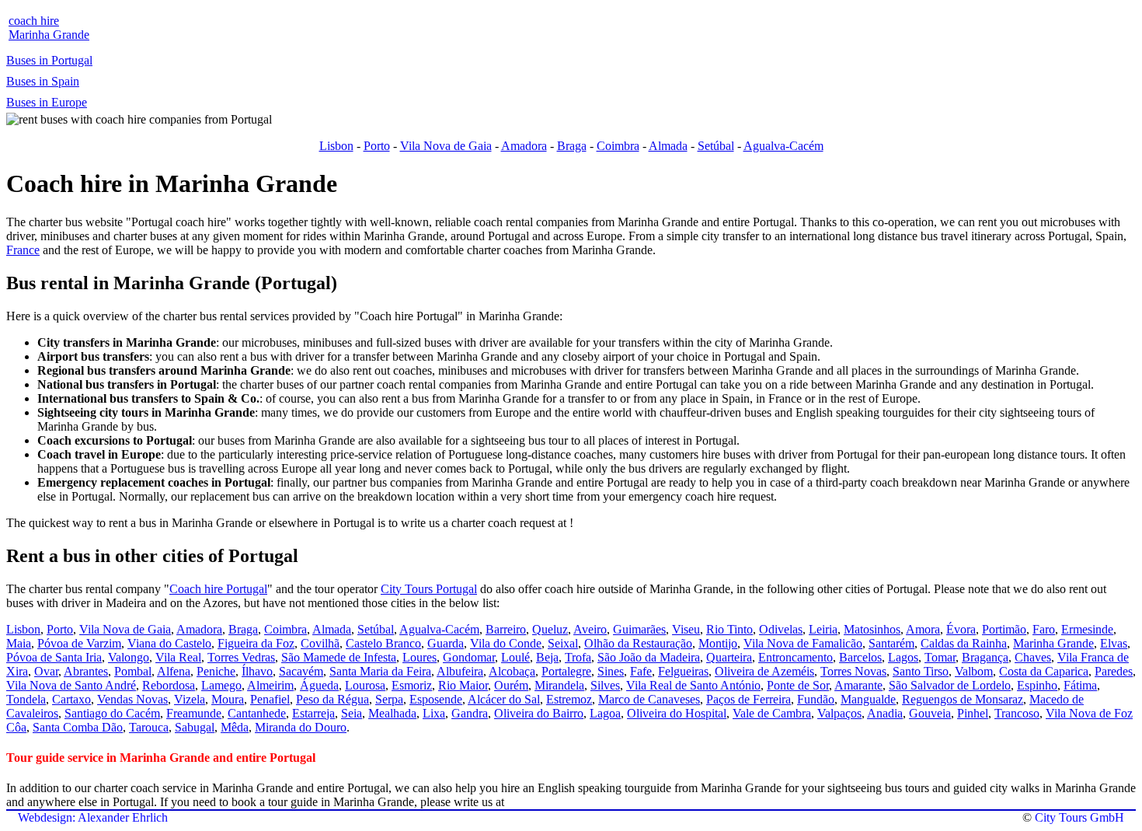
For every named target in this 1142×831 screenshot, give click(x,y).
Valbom (974, 671)
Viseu (686, 629)
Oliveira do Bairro (538, 713)
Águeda (319, 685)
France (23, 250)
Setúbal (716, 145)
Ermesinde (1087, 629)
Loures (419, 657)
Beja (547, 657)
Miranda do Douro (300, 727)
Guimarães (639, 629)
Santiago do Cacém (112, 713)
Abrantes (86, 671)
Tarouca (149, 727)
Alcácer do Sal (504, 699)
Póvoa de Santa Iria (54, 657)
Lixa (434, 713)
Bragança (985, 657)
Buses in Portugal (49, 60)
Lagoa (605, 713)
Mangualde (868, 699)
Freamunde (193, 713)
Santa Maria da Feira (380, 671)
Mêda (235, 727)
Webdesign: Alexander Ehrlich (93, 817)
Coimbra (618, 145)
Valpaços (839, 713)
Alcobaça (512, 671)
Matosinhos (872, 629)
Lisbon (336, 145)
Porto (377, 145)
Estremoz (569, 699)
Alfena (173, 671)
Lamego (221, 685)
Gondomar (469, 657)
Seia (351, 713)
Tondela (26, 699)
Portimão (1004, 629)
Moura (227, 699)
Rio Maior (463, 685)
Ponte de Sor (798, 685)
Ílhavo (257, 671)
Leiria (823, 629)
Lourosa (365, 685)
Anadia (885, 713)
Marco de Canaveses (649, 699)
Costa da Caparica (1043, 671)
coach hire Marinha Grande (49, 27)
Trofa (578, 657)
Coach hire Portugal (218, 588)
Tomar (940, 657)
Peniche (216, 671)
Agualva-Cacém (783, 145)
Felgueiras (683, 671)
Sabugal (194, 727)
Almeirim (270, 685)
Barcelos (860, 657)
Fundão (815, 699)
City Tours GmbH (1079, 817)
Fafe (641, 671)
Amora (923, 629)
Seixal (563, 643)
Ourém (511, 685)
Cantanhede (257, 713)
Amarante (858, 685)
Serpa (389, 699)
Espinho (1037, 685)
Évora (961, 629)
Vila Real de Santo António (693, 685)
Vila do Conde (505, 643)
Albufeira (460, 671)
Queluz (550, 629)
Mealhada (392, 713)
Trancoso (1016, 713)
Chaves (1033, 657)
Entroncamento (795, 657)
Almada (668, 145)
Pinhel (972, 713)
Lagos (903, 657)
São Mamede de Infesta (338, 657)
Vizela (189, 699)
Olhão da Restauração (638, 643)
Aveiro (590, 629)
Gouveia (930, 713)
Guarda (445, 643)
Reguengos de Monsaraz (962, 699)
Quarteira (729, 657)
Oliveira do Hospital (676, 713)
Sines (610, 671)
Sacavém (301, 671)
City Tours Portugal (429, 588)
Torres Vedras (241, 657)
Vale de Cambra (772, 713)
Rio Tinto (729, 629)
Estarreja (313, 713)
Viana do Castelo (169, 643)
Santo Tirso (921, 671)
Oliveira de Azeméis (764, 671)
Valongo (128, 657)
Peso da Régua (332, 699)
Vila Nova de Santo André (71, 685)
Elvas (1113, 643)
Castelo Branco (383, 643)
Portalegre (566, 671)
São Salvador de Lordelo (950, 685)
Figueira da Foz (256, 643)
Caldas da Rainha (964, 643)
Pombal (132, 671)
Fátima (1080, 685)
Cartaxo (71, 699)
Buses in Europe (46, 102)
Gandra (469, 713)
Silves (605, 685)
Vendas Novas (132, 699)
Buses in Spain (42, 81)
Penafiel (270, 699)
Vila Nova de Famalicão (802, 643)
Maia (18, 643)
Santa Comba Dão (78, 727)
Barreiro (506, 629)
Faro (1043, 629)
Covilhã (320, 643)
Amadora (524, 145)
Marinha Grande (1053, 643)
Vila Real (178, 657)
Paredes (1114, 671)
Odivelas (781, 629)
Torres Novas (853, 671)
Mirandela (559, 685)
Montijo (717, 643)
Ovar (46, 671)
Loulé (515, 657)
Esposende (435, 699)
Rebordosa (168, 685)
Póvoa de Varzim (79, 643)
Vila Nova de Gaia (446, 145)
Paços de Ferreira (748, 699)
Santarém (891, 643)
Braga (572, 145)
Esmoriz (412, 685)
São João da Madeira (648, 657)
